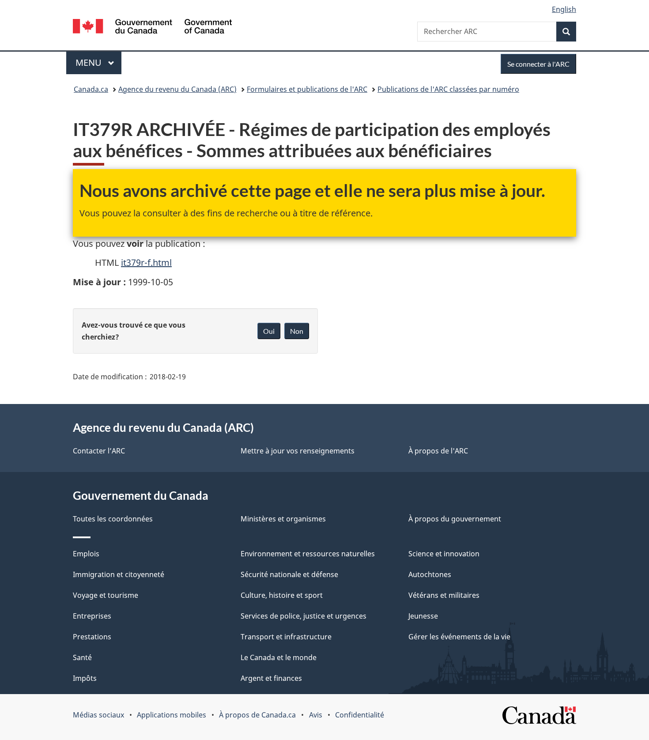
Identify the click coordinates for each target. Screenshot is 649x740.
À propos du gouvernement (454, 519)
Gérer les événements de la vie (459, 637)
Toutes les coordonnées (113, 519)
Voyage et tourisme (105, 595)
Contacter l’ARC (99, 451)
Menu (98, 62)
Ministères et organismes (283, 519)
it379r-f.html (146, 262)
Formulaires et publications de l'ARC (307, 89)
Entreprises (92, 616)
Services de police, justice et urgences (303, 616)
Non (296, 331)
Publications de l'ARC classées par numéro (448, 89)
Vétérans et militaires (443, 595)
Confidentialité (359, 715)
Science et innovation (443, 554)
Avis (315, 715)
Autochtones (429, 574)
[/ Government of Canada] (152, 27)
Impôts (85, 678)
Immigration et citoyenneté (118, 574)
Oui (269, 331)
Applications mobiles (171, 715)
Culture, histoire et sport (282, 595)
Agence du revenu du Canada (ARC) (177, 89)
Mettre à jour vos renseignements (298, 451)
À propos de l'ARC (438, 451)
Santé (82, 657)
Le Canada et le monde (279, 657)
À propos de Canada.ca (257, 715)
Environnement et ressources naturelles (308, 554)
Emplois (86, 554)
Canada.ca (91, 89)
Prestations (92, 637)
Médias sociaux (98, 715)
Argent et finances (271, 678)
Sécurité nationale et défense (289, 574)
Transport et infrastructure (286, 637)
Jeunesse (423, 616)
